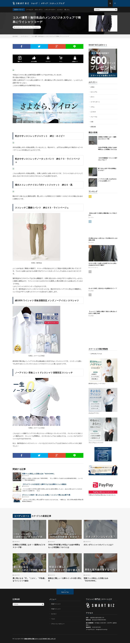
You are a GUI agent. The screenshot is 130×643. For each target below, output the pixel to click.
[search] (115, 9)
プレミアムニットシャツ (96, 442)
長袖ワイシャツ (56, 604)
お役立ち (36, 27)
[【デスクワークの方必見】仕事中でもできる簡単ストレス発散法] (17, 487)
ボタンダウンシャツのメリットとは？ (99, 545)
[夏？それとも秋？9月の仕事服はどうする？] (93, 172)
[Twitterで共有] (39, 46)
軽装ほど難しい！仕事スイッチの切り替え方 (65, 579)
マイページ (48, 61)
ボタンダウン (39, 9)
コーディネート (27, 27)
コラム (93, 107)
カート (60, 61)
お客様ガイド (75, 61)
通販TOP (20, 61)
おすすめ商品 (34, 61)
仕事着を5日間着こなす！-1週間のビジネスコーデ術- (29, 546)
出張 (92, 121)
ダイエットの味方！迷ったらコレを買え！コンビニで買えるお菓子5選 (46, 495)
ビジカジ (60, 9)
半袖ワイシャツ (56, 609)
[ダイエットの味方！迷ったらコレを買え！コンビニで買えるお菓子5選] (17, 498)
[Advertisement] (103, 332)
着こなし (67, 9)
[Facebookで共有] (21, 46)
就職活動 (93, 126)
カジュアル (94, 92)
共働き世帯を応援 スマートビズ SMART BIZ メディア (40, 638)
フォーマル (94, 116)
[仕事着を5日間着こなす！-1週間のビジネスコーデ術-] (93, 140)
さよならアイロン (94, 413)
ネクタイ (54, 614)
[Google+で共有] (57, 46)
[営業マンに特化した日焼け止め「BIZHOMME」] (17, 476)
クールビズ (29, 9)
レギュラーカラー (50, 9)
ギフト (93, 97)
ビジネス (93, 112)
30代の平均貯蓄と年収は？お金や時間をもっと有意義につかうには (64, 546)
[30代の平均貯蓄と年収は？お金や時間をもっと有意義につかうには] (93, 151)
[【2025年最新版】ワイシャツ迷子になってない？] (93, 161)
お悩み (93, 87)
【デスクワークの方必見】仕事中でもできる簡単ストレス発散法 (44, 484)
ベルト (53, 619)
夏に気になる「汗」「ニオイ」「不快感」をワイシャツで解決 (29, 579)
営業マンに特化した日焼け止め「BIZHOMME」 (38, 473)
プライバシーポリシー (58, 624)
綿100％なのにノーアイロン (97, 383)
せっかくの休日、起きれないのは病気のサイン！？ (103, 288)
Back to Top (65, 592)
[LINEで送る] (74, 46)
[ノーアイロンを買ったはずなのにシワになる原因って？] (93, 182)
